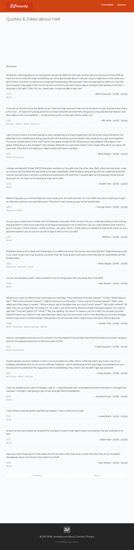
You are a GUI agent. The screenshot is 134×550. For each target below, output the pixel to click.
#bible (44, 327)
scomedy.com (60, 536)
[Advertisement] (67, 44)
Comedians (107, 5)
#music (10, 124)
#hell (8, 97)
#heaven (35, 124)
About (71, 536)
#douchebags (31, 327)
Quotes (122, 5)
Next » (97, 475)
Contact (81, 536)
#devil (19, 124)
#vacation (18, 157)
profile (116, 94)
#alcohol (10, 210)
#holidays (11, 376)
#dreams (11, 267)
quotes (124, 94)
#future (29, 376)
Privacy (90, 536)
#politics (21, 267)
